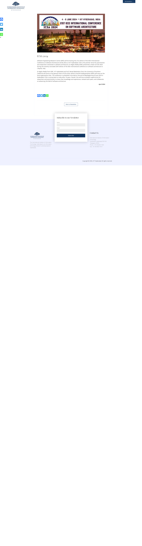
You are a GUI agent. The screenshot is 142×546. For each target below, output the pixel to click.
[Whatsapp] (47, 94)
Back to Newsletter (71, 104)
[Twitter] (41, 94)
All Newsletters (128, 1)
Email (58, 128)
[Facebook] (38, 94)
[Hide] (0, 37)
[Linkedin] (44, 94)
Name (58, 122)
